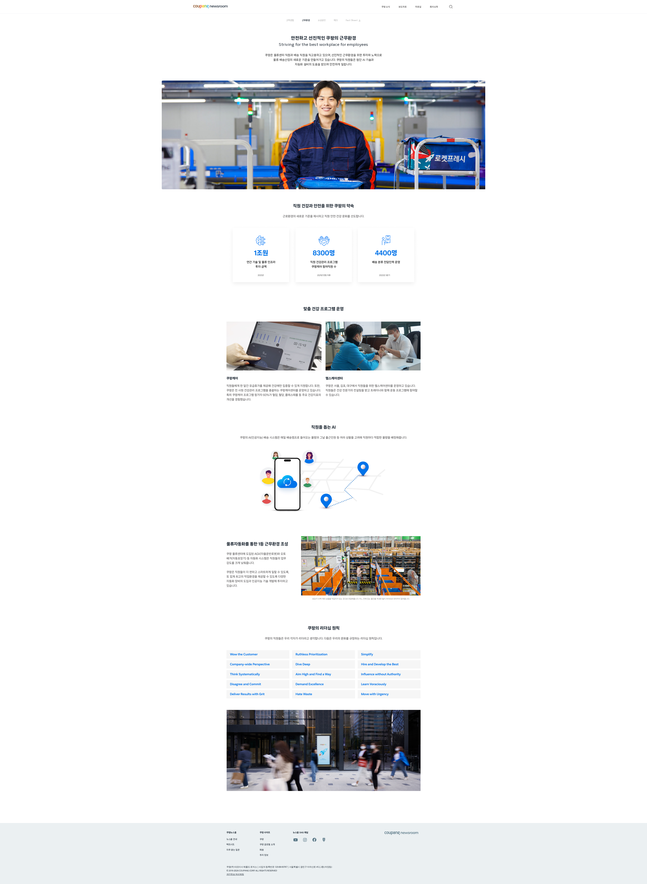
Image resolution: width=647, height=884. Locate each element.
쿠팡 (262, 839)
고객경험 (290, 20)
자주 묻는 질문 (233, 850)
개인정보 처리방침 (235, 874)
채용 (262, 850)
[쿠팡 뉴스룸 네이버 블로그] (324, 840)
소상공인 (322, 20)
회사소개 (434, 7)
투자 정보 (264, 855)
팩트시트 (230, 844)
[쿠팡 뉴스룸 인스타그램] (305, 840)
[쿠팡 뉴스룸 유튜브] (295, 840)
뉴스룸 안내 (231, 839)
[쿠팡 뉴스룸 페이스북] (314, 840)
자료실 (418, 7)
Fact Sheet (352, 20)
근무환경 (306, 20)
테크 (336, 20)
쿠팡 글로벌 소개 (267, 844)
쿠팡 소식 (385, 7)
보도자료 (402, 7)
